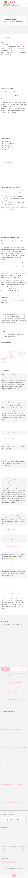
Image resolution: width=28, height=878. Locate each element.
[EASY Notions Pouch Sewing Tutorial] (14, 721)
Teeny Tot (5, 269)
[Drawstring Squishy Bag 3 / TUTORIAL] (14, 794)
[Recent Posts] (5, 669)
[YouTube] (9, 862)
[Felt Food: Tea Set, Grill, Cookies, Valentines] (14, 347)
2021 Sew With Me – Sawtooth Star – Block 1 (13, 748)
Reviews (4, 326)
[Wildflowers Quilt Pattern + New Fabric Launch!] (4, 693)
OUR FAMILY (18, 851)
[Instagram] (5, 862)
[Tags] (22, 669)
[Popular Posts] (14, 669)
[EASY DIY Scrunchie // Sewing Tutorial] (14, 776)
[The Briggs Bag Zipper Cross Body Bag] (4, 701)
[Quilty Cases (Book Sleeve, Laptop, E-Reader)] (4, 676)
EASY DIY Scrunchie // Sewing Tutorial (11, 784)
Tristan (5, 438)
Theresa (6, 425)
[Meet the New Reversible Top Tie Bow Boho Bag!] (4, 684)
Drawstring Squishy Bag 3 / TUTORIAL (11, 802)
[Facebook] (2, 862)
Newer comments (22, 588)
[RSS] (14, 862)
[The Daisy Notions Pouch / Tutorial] (14, 758)
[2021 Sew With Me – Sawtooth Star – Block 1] (14, 739)
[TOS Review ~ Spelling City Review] (23, 347)
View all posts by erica (8, 339)
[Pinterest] (7, 862)
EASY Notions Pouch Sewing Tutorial (11, 729)
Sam (5, 471)
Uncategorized (9, 21)
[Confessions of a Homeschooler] (10, 3)
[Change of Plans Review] (5, 350)
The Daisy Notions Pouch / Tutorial (11, 766)
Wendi (5, 508)
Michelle (5, 581)
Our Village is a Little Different (11, 546)
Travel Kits (11, 44)
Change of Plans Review (4, 359)
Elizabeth (6, 394)
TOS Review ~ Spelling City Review (22, 352)
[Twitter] (12, 862)
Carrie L (5, 563)
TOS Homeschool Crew (15, 42)
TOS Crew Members (15, 300)
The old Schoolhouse (20, 44)
